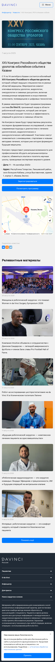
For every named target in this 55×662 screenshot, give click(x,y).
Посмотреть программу (27, 188)
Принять (27, 655)
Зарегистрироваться (27, 181)
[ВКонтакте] (3, 247)
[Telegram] (10, 247)
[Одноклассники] (7, 247)
